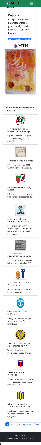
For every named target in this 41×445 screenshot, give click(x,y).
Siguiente (27, 424)
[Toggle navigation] (31, 3)
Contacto (24, 438)
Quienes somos (12, 438)
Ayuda (32, 438)
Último (37, 424)
